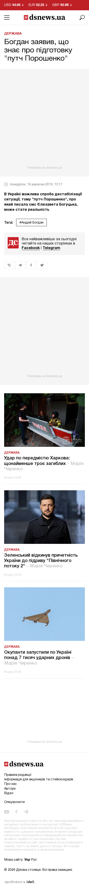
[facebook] (16, 812)
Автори (10, 788)
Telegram (51, 248)
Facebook (31, 248)
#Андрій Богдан (31, 222)
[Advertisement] (44, 119)
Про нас (10, 784)
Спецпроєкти (14, 802)
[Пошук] (82, 17)
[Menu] (7, 17)
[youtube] (6, 812)
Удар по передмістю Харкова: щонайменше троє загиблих (44, 463)
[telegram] (26, 812)
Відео (8, 793)
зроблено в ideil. (19, 882)
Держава (13, 33)
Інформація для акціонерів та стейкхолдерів (38, 779)
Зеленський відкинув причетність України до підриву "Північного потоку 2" (41, 560)
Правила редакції (17, 775)
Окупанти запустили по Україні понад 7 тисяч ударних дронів (39, 657)
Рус (34, 859)
